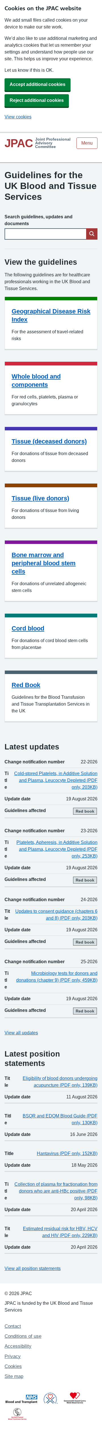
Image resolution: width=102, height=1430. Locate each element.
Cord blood (28, 628)
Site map (14, 1376)
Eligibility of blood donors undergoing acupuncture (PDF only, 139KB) (60, 1082)
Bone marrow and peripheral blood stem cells (44, 563)
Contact (13, 1326)
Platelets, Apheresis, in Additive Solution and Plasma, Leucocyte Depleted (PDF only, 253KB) (56, 849)
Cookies (13, 1366)
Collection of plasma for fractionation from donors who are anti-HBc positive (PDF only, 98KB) (55, 1191)
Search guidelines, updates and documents (39, 220)
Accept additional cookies (37, 84)
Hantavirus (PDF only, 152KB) (67, 1153)
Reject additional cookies (37, 100)
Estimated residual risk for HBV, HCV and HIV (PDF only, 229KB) (60, 1232)
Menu (87, 143)
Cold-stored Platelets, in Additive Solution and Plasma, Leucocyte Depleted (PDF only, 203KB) (55, 780)
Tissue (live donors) (40, 498)
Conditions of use (23, 1336)
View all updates (21, 1032)
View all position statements (33, 1268)
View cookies (18, 116)
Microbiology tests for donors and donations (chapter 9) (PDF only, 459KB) (56, 977)
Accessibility (18, 1346)
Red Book (26, 685)
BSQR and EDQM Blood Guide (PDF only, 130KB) (60, 1119)
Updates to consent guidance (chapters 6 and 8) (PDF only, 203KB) (56, 915)
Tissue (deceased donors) (49, 441)
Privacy (13, 1356)
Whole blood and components (36, 380)
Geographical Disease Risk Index (51, 315)
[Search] (91, 234)
